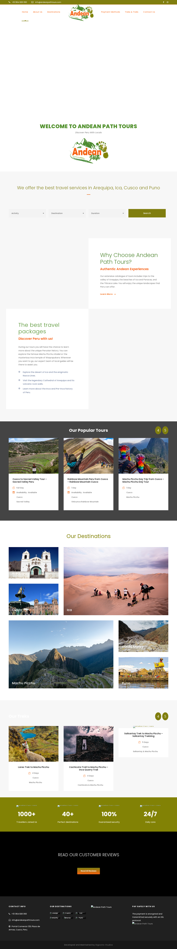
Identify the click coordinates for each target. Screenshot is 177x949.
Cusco (68, 913)
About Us (37, 12)
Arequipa (55, 914)
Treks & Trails (131, 12)
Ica (80, 913)
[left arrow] (158, 430)
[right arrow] (165, 430)
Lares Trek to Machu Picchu (33, 767)
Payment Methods (110, 12)
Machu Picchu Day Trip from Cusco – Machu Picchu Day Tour (143, 480)
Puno (81, 918)
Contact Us (149, 12)
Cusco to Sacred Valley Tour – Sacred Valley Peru (30, 480)
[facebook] (163, 2)
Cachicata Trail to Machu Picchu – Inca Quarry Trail (88, 768)
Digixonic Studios (104, 945)
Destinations (53, 12)
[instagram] (167, 2)
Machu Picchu (55, 919)
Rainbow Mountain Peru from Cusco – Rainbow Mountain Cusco (88, 480)
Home (25, 12)
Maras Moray (68, 919)
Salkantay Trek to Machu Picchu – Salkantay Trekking (143, 735)
